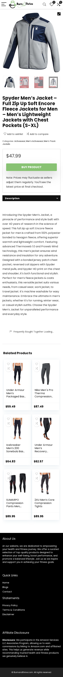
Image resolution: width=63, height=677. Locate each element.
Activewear (19, 141)
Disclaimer (8, 614)
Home (5, 582)
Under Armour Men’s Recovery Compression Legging (44, 451)
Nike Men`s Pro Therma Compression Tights (44, 395)
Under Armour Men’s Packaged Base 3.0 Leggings (16, 395)
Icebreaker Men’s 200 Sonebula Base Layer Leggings (15, 449)
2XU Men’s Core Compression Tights (44, 503)
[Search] (44, 4)
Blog (4, 587)
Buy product (31, 167)
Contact (7, 591)
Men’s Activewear (34, 141)
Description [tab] (12, 198)
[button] (59, 13)
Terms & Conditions (13, 609)
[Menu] (4, 4)
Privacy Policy (10, 605)
